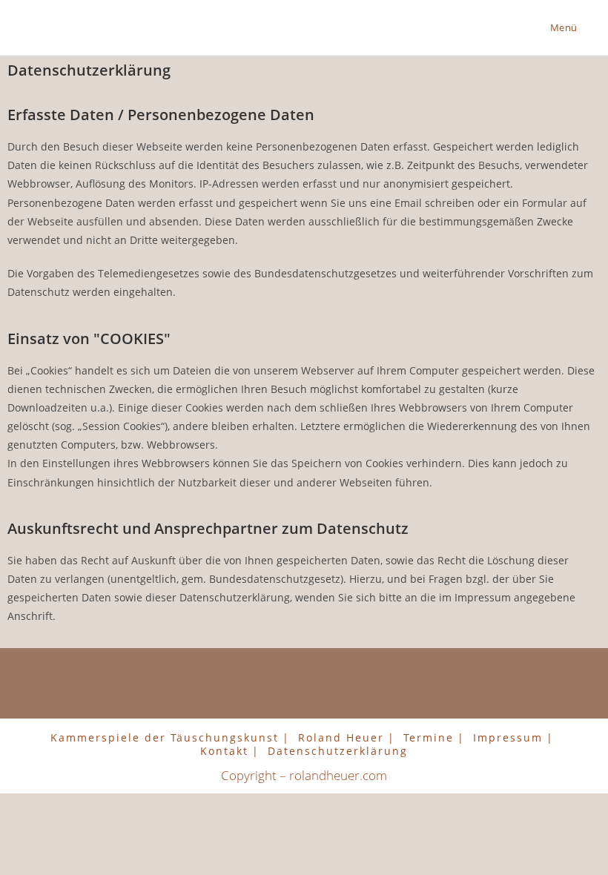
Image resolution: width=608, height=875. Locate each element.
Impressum (508, 737)
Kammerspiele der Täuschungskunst (164, 737)
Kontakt (224, 751)
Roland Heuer (341, 737)
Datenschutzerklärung (338, 751)
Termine (428, 737)
